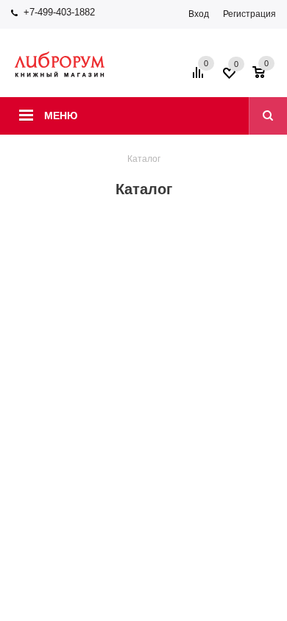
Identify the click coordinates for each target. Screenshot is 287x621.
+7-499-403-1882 (59, 12)
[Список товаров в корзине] (266, 77)
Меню (60, 115)
